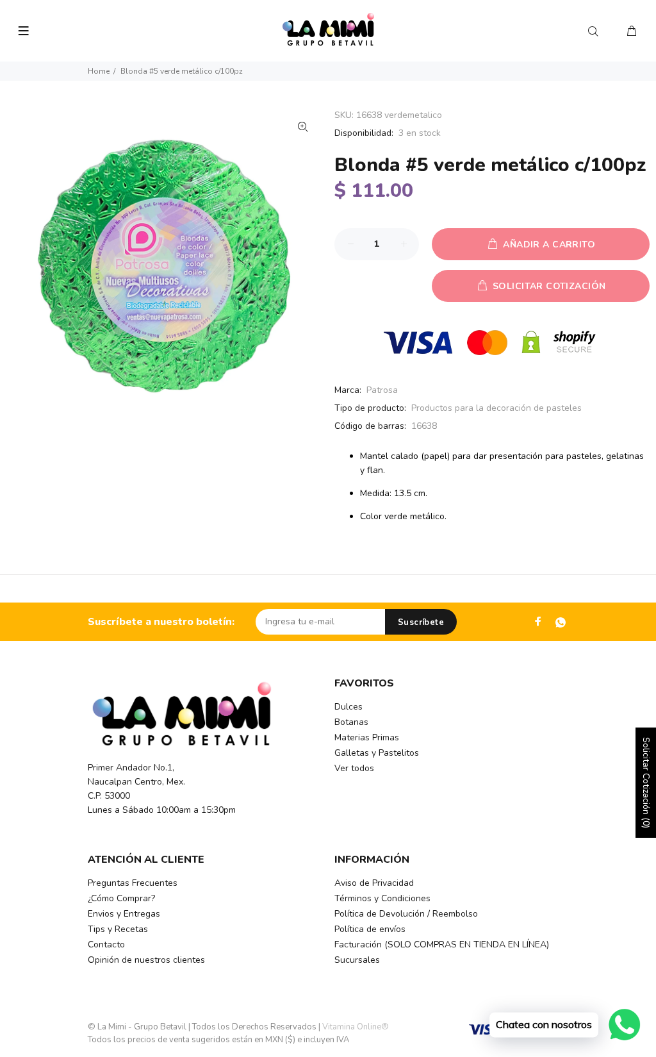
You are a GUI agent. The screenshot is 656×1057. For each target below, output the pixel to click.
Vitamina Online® (355, 1027)
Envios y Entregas (124, 914)
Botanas (351, 722)
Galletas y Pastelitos (376, 753)
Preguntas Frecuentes (132, 883)
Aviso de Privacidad (374, 883)
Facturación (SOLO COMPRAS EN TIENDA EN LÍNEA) (441, 944)
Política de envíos (370, 929)
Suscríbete (421, 622)
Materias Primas (366, 737)
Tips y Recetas (118, 929)
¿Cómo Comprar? (121, 898)
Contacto (106, 944)
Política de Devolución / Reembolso (406, 914)
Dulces (348, 707)
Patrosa (382, 390)
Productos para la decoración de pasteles (496, 408)
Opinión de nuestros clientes (146, 960)
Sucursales (357, 960)
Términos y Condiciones (382, 898)
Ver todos (354, 768)
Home (99, 71)
